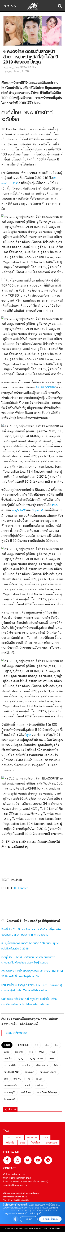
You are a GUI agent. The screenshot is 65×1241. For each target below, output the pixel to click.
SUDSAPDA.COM (28, 67)
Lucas (6, 1052)
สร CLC (39, 1079)
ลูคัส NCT (18, 1079)
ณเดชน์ (52, 1058)
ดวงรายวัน (51, 1143)
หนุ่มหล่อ (10, 1143)
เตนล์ (55, 505)
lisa (56, 1045)
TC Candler (21, 888)
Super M (37, 510)
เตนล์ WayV (9, 1092)
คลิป (8, 1137)
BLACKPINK (23, 1045)
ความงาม (32, 1137)
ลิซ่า (56, 1065)
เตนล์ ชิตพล (26, 1092)
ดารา (45, 1137)
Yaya (52, 1052)
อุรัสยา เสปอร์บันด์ (11, 1085)
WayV (15, 510)
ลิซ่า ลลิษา (29, 1072)
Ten (31, 1052)
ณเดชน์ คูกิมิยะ (10, 1065)
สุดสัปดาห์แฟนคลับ (16, 1033)
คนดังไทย (8, 1058)
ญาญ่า (21, 1058)
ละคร (22, 1143)
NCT (22, 510)
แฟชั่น (18, 1137)
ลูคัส (28, 735)
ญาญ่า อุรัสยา (36, 1058)
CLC (36, 1045)
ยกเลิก (28, 1219)
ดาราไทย (26, 1065)
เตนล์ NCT (40, 1085)
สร (29, 1079)
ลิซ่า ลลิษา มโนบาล (48, 1072)
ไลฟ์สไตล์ (35, 1143)
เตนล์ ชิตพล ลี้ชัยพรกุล (47, 1092)
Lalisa (46, 1045)
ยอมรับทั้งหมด (50, 1219)
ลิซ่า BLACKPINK (46, 387)
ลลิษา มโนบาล (42, 1065)
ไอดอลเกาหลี (9, 1099)
